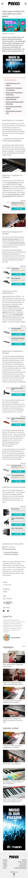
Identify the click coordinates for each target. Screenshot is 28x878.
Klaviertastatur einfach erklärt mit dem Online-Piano (13, 782)
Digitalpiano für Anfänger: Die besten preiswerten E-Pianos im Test (13, 720)
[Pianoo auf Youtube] (14, 874)
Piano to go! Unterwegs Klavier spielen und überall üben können (13, 683)
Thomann (9, 598)
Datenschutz (23, 866)
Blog (4, 598)
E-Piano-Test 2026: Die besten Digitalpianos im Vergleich (12, 701)
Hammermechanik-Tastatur (10, 239)
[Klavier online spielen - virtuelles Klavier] (14, 792)
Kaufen (5, 591)
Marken (24, 860)
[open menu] (2, 4)
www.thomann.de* (10, 549)
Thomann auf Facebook (11, 552)
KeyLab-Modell (12, 306)
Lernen (5, 862)
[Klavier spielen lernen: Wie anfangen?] (14, 756)
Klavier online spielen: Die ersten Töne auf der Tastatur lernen (13, 800)
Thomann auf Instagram (11, 554)
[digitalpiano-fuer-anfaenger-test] (14, 711)
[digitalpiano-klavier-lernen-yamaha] (14, 657)
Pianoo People (22, 862)
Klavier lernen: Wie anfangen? (12, 764)
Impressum (23, 864)
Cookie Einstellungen (20, 868)
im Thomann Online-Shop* (13, 140)
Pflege (5, 864)
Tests (4, 868)
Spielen (5, 860)
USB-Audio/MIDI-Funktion (17, 243)
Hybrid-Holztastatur (13, 182)
